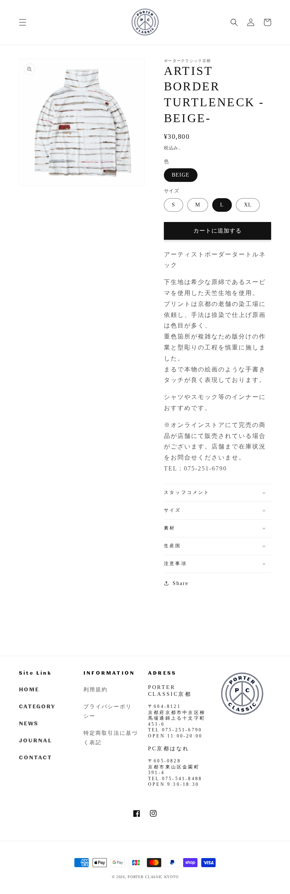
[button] (22, 22)
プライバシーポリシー (107, 711)
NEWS (29, 723)
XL (248, 205)
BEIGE (181, 175)
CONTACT (35, 757)
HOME (29, 689)
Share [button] (180, 583)
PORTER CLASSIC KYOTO (153, 877)
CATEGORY (37, 706)
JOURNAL (35, 740)
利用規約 (95, 689)
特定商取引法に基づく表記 (110, 737)
